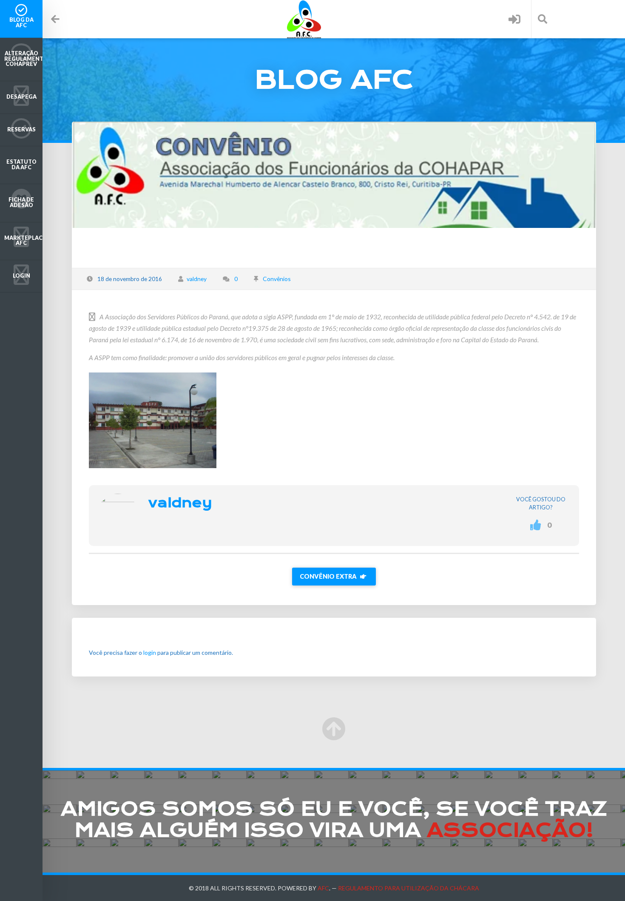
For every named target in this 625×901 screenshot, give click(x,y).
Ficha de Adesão (21, 202)
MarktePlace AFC (23, 241)
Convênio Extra (329, 576)
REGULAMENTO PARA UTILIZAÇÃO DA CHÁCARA (408, 888)
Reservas (21, 129)
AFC (323, 888)
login (149, 652)
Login (21, 276)
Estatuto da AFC (21, 165)
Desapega (21, 97)
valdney (197, 278)
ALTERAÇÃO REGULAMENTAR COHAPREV (23, 58)
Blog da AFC (21, 22)
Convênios (277, 278)
